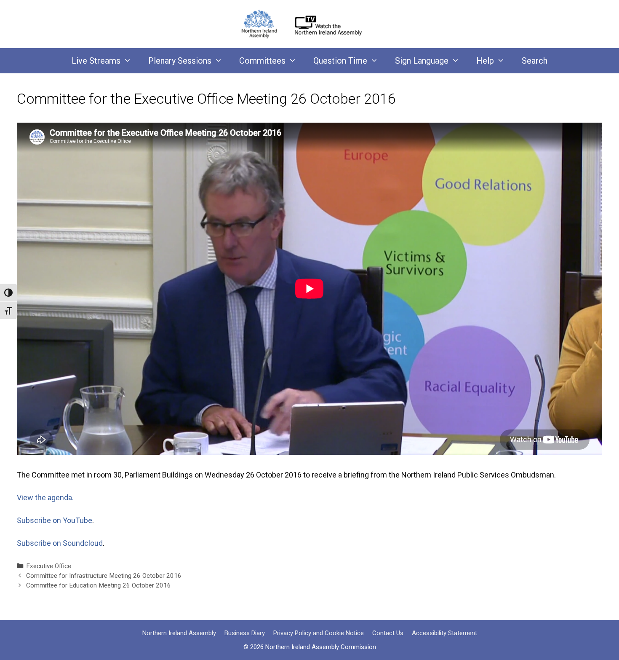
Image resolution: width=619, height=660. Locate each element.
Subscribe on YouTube (54, 520)
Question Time (340, 61)
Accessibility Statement (444, 633)
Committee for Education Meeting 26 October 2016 (98, 585)
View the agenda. (45, 497)
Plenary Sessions (179, 61)
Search (534, 61)
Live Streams (96, 61)
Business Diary (244, 633)
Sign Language (421, 61)
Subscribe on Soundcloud (60, 543)
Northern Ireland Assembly (179, 633)
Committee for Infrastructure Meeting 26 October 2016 (103, 576)
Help (485, 61)
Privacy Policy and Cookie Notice (318, 633)
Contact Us (387, 633)
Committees (262, 61)
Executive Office (48, 566)
